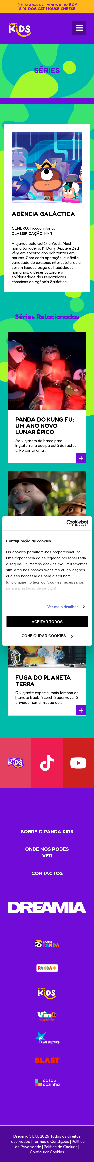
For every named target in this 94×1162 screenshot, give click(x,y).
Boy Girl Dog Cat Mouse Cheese (48, 6)
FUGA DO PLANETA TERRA (43, 681)
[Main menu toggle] (79, 28)
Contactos (47, 873)
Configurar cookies (44, 636)
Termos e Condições (51, 1141)
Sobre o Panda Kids (47, 832)
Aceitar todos (47, 621)
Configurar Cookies (47, 1151)
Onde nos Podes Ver (47, 852)
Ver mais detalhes (63, 607)
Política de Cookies (60, 1146)
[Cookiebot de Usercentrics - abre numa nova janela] (67, 523)
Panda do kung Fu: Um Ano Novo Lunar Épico (44, 426)
